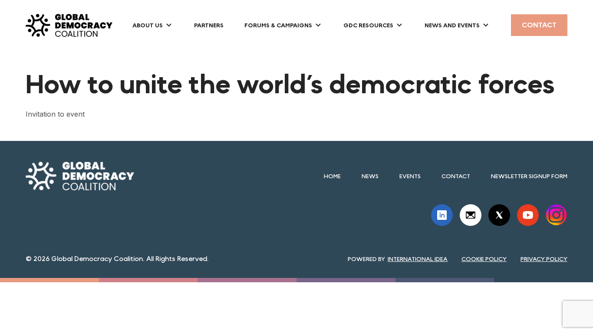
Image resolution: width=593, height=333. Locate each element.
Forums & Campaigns (278, 25)
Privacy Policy (544, 259)
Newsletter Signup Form (529, 176)
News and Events (452, 25)
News (370, 176)
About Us (147, 25)
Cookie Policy (484, 259)
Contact (539, 24)
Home (332, 176)
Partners (209, 25)
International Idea (418, 259)
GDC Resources (368, 25)
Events (410, 176)
